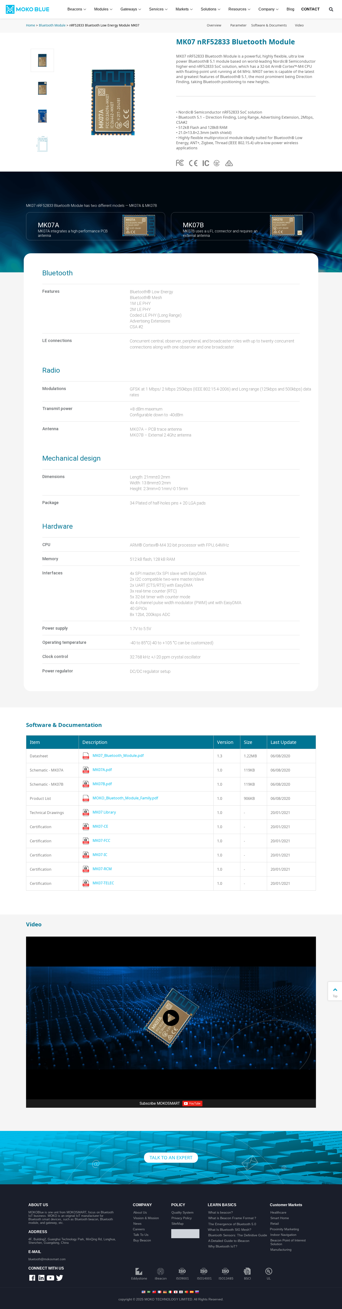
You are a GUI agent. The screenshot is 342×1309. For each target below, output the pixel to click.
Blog (290, 9)
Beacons (74, 9)
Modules (101, 9)
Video (299, 25)
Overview (214, 25)
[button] (331, 9)
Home (30, 25)
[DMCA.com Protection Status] (187, 1234)
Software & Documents (269, 25)
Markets (182, 9)
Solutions (208, 9)
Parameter (238, 25)
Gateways (129, 9)
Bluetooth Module (52, 25)
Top (335, 996)
